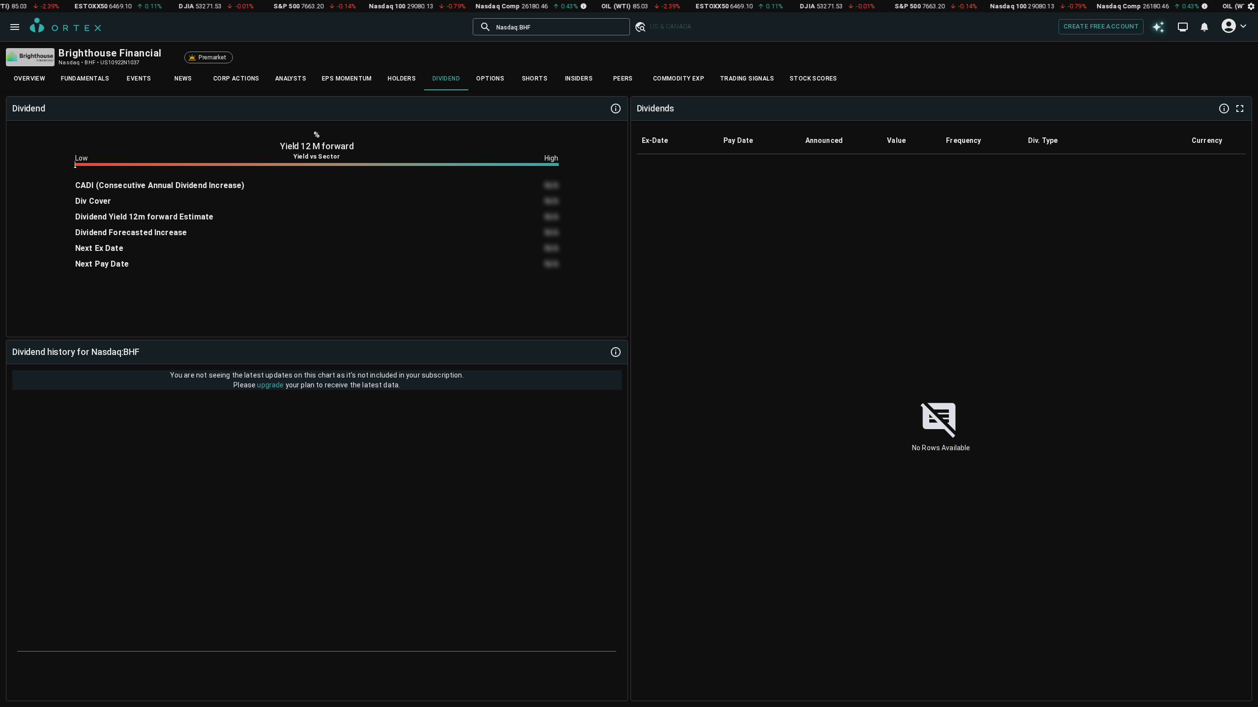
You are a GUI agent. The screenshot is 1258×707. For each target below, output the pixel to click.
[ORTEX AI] (1158, 26)
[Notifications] (1204, 27)
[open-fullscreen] (1240, 108)
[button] (640, 27)
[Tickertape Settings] (1251, 6)
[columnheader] (678, 140)
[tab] (29, 78)
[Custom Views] (1183, 27)
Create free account (1101, 26)
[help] (616, 108)
